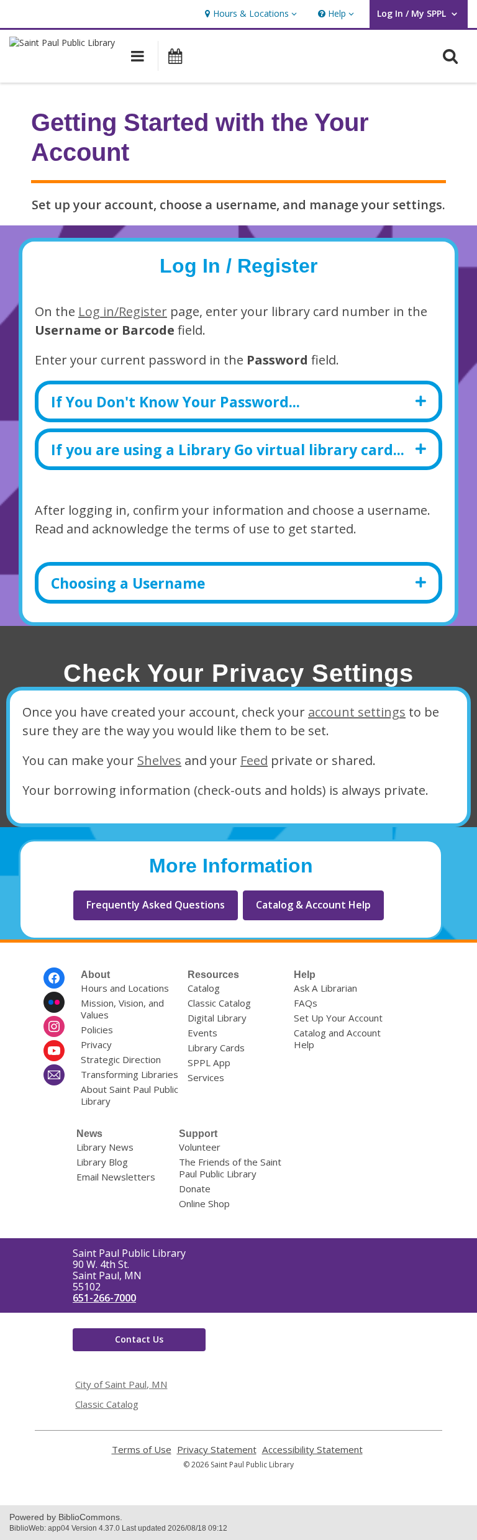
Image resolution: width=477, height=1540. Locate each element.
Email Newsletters (115, 1177)
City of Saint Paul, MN (121, 1384)
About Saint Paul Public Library (129, 1095)
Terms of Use (141, 1450)
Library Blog (102, 1162)
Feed (254, 760)
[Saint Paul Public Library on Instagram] (54, 1026)
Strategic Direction (121, 1059)
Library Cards (216, 1047)
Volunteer (199, 1147)
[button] (249, 14)
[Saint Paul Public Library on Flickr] (54, 1002)
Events (202, 1032)
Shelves (159, 760)
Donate (195, 1188)
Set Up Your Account (338, 1018)
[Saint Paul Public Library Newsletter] (54, 1074)
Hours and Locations (125, 988)
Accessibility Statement (312, 1450)
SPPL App (209, 1062)
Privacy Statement (217, 1450)
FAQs (305, 1003)
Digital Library (217, 1018)
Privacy (96, 1044)
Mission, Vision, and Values (122, 1009)
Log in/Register (122, 311)
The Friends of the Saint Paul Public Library (230, 1168)
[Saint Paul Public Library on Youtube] (54, 1050)
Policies (97, 1029)
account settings (357, 712)
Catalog (204, 988)
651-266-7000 (104, 1298)
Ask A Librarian (325, 988)
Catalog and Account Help (337, 1038)
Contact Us (139, 1339)
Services (206, 1077)
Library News (105, 1147)
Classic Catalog (219, 1003)
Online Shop (204, 1203)
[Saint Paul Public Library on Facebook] (54, 978)
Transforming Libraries (129, 1074)
